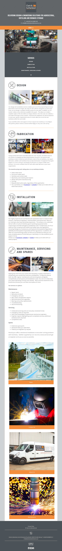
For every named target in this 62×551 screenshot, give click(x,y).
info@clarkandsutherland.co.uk (31, 23)
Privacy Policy (31, 526)
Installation (31, 67)
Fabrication (31, 64)
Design (31, 61)
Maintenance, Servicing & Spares (31, 70)
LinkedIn (34, 185)
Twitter (32, 237)
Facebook (27, 185)
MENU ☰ (31, 28)
